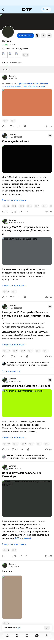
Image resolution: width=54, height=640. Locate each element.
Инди (11, 468)
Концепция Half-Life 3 (15, 141)
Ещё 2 (25, 55)
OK (47, 628)
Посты (5, 62)
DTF (17, 538)
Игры (11, 137)
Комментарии (16, 62)
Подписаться (25, 35)
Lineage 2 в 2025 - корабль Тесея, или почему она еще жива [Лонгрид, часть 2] (26, 230)
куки (19, 628)
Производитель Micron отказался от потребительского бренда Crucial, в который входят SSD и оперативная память (25, 86)
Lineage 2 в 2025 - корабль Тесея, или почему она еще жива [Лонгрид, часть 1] (26, 316)
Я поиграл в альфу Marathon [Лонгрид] (26, 385)
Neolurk (27, 538)
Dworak (12, 76)
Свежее (5, 69)
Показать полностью (13, 200)
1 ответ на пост (10, 371)
